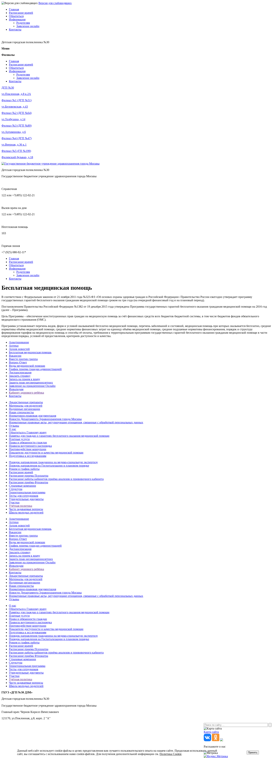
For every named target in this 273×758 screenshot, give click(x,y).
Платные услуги (19, 439)
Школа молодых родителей (26, 512)
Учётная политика (20, 505)
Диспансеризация (20, 372)
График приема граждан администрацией (35, 369)
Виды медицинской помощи (27, 365)
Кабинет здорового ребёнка (26, 392)
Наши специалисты (21, 412)
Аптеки (14, 345)
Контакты (15, 29)
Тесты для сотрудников (23, 495)
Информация (17, 19)
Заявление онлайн (27, 26)
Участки (14, 502)
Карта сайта (211, 731)
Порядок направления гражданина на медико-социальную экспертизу (53, 462)
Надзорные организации (24, 409)
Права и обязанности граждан (28, 442)
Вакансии (15, 355)
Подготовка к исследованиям (27, 455)
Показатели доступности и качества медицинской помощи (46, 452)
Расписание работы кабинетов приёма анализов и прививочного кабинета (56, 479)
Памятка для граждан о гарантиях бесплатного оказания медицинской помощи (59, 435)
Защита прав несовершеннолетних (31, 382)
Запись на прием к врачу (24, 379)
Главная (14, 9)
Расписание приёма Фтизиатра (28, 482)
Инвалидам (16, 389)
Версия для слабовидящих (55, 3)
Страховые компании (22, 485)
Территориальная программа (27, 492)
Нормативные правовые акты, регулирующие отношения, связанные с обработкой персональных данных (76, 422)
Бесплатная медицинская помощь (30, 352)
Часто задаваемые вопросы (26, 509)
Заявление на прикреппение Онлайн (32, 385)
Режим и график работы (24, 469)
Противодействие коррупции (27, 449)
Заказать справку (19, 375)
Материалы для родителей (25, 405)
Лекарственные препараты (26, 402)
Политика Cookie (170, 754)
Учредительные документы (26, 499)
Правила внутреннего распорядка (30, 445)
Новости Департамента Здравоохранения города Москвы (45, 419)
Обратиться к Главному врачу (28, 432)
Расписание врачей (21, 12)
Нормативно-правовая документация (32, 415)
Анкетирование (19, 342)
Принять (252, 752)
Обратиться (16, 16)
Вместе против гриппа (23, 359)
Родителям (23, 22)
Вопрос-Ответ (18, 362)
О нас (12, 429)
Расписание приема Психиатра (28, 475)
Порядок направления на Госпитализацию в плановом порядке (49, 465)
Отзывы (14, 425)
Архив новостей (19, 349)
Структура (15, 489)
